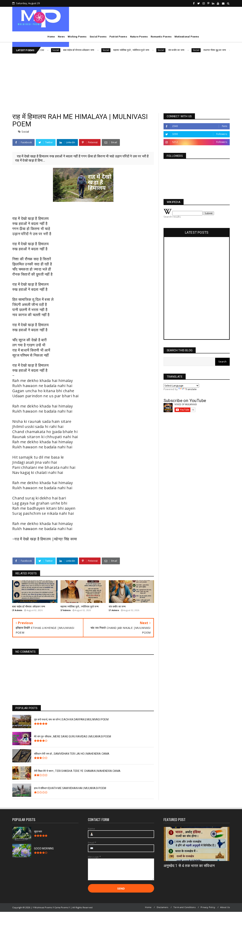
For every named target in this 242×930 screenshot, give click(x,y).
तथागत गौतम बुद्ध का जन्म (201, 50)
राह (14, 218)
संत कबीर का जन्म (162, 50)
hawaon (30, 528)
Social (41, 50)
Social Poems (98, 36)
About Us (225, 907)
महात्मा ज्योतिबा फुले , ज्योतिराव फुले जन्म (117, 50)
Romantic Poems (161, 36)
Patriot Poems (118, 36)
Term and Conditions (184, 907)
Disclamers (162, 907)
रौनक (29, 258)
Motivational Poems (187, 36)
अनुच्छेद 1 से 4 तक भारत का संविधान (189, 865)
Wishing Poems (77, 36)
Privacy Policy (208, 907)
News (61, 36)
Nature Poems (139, 36)
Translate (191, 389)
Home (51, 36)
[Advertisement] (121, 81)
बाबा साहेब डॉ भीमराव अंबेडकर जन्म (65, 50)
